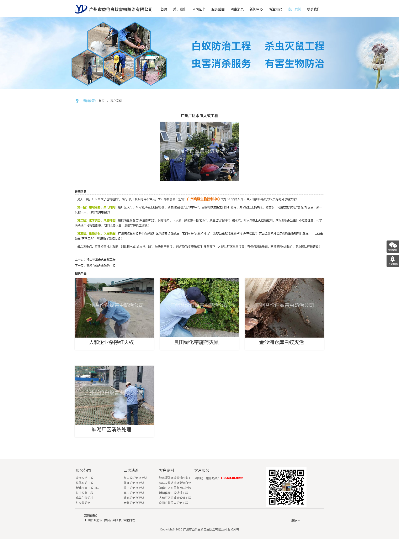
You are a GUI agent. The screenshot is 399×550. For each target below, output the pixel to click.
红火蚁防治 (83, 502)
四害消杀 (237, 9)
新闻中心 (256, 9)
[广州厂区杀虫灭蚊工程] (199, 178)
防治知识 (275, 9)
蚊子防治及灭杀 (134, 488)
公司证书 (199, 9)
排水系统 (112, 246)
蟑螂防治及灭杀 (134, 497)
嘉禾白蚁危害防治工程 (101, 265)
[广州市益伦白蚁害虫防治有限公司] (113, 15)
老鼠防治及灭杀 (134, 502)
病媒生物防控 (84, 497)
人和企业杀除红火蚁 (111, 342)
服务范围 (218, 9)
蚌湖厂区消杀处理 (111, 429)
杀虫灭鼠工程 (84, 493)
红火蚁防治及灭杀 (135, 478)
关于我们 (179, 9)
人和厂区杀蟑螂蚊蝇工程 (175, 497)
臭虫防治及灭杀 (134, 493)
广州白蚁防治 (93, 520)
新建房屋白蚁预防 (87, 488)
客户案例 (294, 9)
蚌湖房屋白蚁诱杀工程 (173, 493)
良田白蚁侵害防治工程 (173, 502)
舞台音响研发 (113, 520)
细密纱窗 (159, 207)
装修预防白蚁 (84, 483)
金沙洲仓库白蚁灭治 (281, 342)
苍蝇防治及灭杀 (134, 483)
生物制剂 (294, 233)
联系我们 (313, 9)
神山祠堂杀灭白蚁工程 (101, 259)
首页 (164, 9)
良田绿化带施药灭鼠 (196, 342)
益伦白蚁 (129, 520)
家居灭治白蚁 (84, 478)
